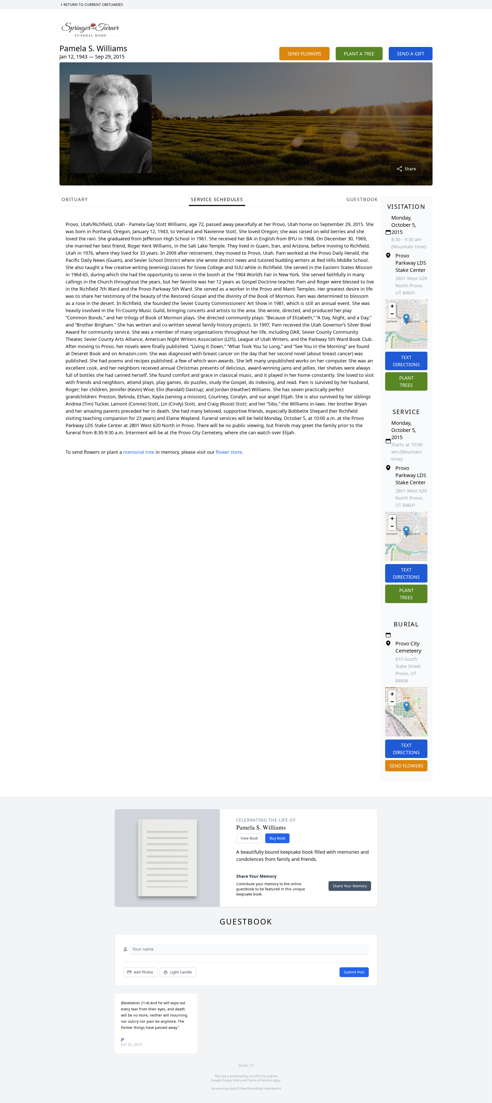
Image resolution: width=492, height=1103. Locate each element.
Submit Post (354, 972)
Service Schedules (217, 199)
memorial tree (138, 452)
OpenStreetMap (251, 1088)
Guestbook (362, 199)
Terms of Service (260, 1080)
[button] (406, 318)
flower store (229, 452)
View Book (249, 838)
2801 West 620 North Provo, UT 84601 (411, 285)
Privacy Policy (231, 1080)
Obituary (74, 199)
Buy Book (277, 838)
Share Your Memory (350, 885)
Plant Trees (406, 381)
